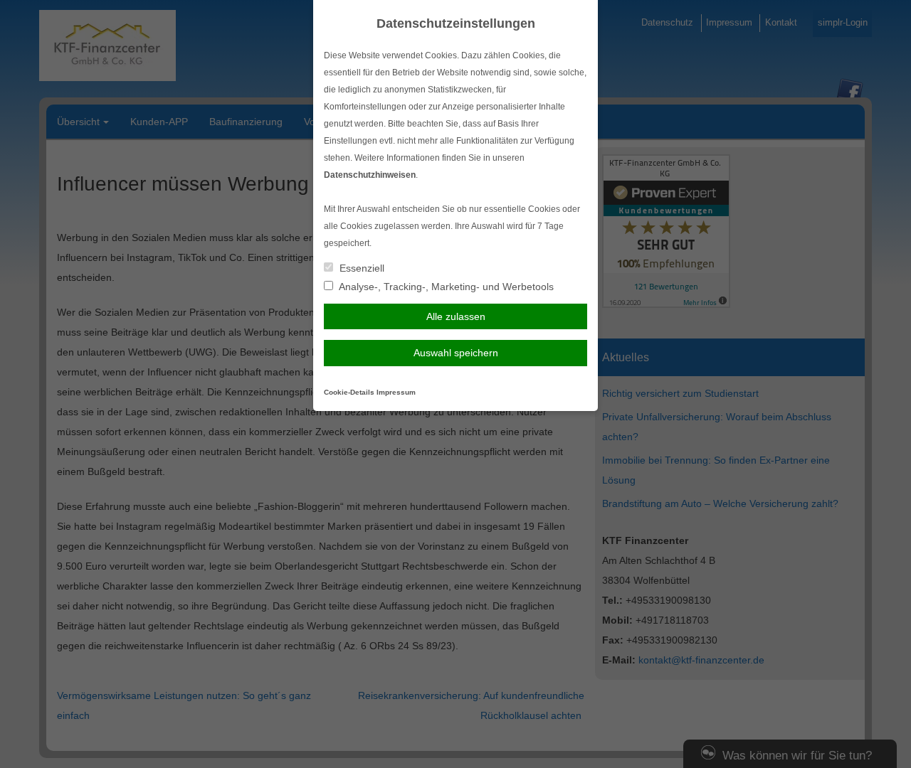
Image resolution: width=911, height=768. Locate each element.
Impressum (396, 392)
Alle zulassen (455, 316)
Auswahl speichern (456, 352)
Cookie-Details (349, 392)
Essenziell (360, 268)
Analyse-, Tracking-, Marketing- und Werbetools (445, 286)
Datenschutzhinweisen (370, 175)
